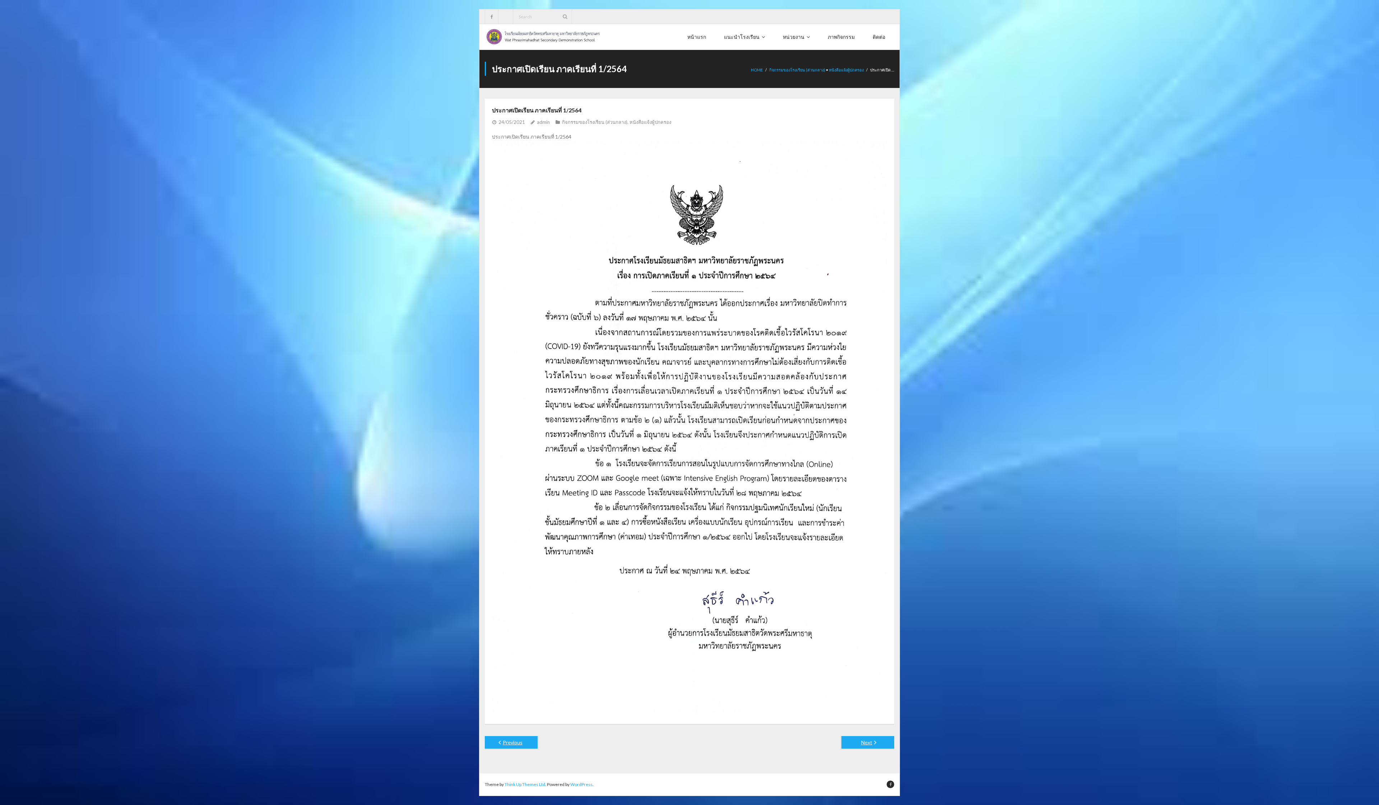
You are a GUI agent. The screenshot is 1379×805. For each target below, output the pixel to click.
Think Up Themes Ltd (525, 784)
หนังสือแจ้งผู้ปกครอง (846, 70)
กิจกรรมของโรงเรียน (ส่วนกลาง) (797, 70)
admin (543, 122)
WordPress (581, 784)
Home (757, 70)
